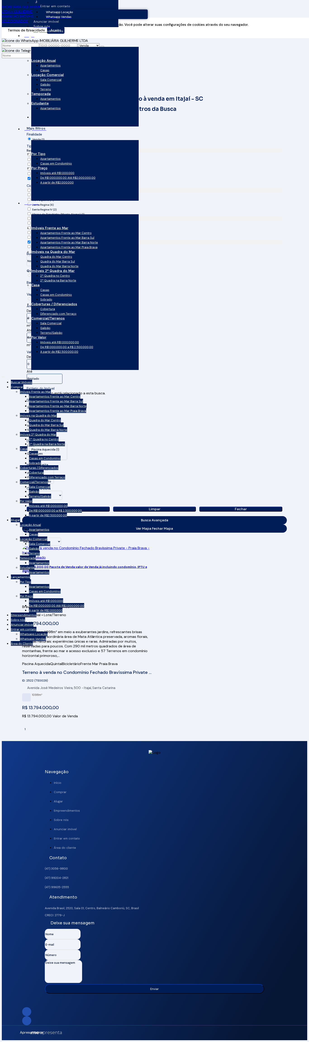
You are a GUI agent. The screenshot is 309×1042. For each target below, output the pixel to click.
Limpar (154, 509)
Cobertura (47, 309)
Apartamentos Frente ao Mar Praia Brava (68, 247)
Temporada (41, 94)
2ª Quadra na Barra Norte (58, 280)
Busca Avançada (154, 520)
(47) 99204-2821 (56, 878)
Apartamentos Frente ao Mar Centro (66, 233)
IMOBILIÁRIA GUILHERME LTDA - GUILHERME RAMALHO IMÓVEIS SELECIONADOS (21, 14)
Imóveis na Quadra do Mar (53, 252)
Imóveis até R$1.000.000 (57, 173)
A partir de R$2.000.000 (57, 182)
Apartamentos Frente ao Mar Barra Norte (69, 242)
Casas (44, 70)
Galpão (45, 84)
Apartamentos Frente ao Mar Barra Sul (67, 238)
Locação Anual (43, 60)
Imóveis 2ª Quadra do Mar (53, 271)
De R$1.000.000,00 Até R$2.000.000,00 (67, 178)
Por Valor (38, 337)
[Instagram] (154, 1011)
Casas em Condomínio (56, 163)
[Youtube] (154, 1020)
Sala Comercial (51, 80)
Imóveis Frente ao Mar (49, 228)
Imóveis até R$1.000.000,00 (59, 342)
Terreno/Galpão (51, 333)
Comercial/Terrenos (48, 318)
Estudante (40, 103)
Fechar (241, 509)
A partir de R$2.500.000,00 (59, 352)
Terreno (45, 89)
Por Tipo (38, 154)
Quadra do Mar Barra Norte (59, 266)
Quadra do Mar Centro (56, 257)
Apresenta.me (25, 1032)
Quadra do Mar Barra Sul (57, 261)
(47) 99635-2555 (57, 887)
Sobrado (46, 299)
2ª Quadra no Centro (55, 276)
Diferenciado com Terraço (58, 314)
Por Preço (39, 168)
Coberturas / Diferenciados (54, 304)
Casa (35, 285)
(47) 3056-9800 (56, 868)
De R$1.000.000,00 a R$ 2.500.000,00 (66, 347)
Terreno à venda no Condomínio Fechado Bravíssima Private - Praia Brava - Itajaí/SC (86, 672)
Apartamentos (50, 65)
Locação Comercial (47, 75)
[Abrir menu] (3, 376)
